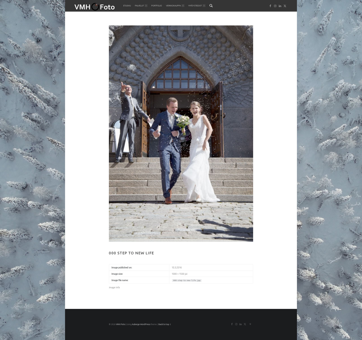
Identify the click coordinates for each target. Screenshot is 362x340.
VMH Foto (120, 324)
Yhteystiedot (195, 6)
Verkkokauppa (173, 6)
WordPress (145, 324)
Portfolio (156, 6)
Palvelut (139, 6)
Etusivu (127, 6)
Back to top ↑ (164, 324)
